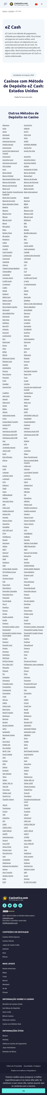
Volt (4, 856)
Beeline (5, 207)
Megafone (27, 498)
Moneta (5, 517)
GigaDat (6, 384)
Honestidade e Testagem (32, 1066)
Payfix (5, 620)
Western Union (29, 869)
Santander (6, 732)
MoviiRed (6, 527)
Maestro (6, 485)
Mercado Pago (8, 501)
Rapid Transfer (8, 712)
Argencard (6, 156)
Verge (26, 847)
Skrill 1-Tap (7, 751)
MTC (25, 530)
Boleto (26, 230)
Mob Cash (6, 508)
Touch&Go (27, 796)
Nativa (5, 546)
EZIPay (26, 368)
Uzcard (5, 840)
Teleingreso (28, 777)
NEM (25, 549)
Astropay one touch (10, 163)
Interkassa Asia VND (10, 438)
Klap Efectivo (7, 457)
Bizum (5, 223)
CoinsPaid (6, 275)
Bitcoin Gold (7, 220)
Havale (5, 399)
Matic (5, 488)
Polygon (27, 677)
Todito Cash (7, 793)
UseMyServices (8, 837)
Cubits (5, 288)
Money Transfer (29, 520)
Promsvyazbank (30, 687)
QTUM (26, 703)
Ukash (26, 815)
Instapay (27, 425)
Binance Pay (7, 214)
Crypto (26, 281)
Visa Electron (7, 853)
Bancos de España (30, 179)
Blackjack (6, 984)
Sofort (26, 757)
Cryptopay (6, 284)
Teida (26, 774)
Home (5, 11)
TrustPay (27, 811)
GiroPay (27, 384)
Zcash (26, 876)
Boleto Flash (7, 233)
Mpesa (26, 527)
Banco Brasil (7, 173)
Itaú (4, 441)
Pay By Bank (7, 601)
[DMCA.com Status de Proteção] (9, 911)
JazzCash (6, 444)
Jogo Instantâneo (9, 1047)
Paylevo (5, 623)
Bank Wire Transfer (9, 198)
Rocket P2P (28, 722)
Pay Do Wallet (29, 601)
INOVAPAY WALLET (31, 415)
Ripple (26, 719)
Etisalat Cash (7, 361)
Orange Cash (28, 575)
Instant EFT (7, 425)
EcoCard (6, 332)
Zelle (4, 879)
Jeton (26, 447)
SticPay (26, 767)
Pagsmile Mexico (30, 591)
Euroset (27, 361)
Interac (5, 428)
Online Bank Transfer (10, 569)
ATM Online (7, 166)
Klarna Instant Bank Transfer (31, 461)
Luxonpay (27, 479)
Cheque (5, 265)
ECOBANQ (28, 329)
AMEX (26, 141)
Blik (25, 223)
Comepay (27, 275)
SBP (4, 738)
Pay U (5, 604)
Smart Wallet (7, 754)
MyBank (27, 537)
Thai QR (5, 786)
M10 (4, 482)
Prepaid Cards (8, 684)
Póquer (5, 992)
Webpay (27, 863)
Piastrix (26, 667)
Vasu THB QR (29, 844)
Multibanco (7, 537)
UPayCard (27, 818)
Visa (25, 850)
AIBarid (26, 128)
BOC (25, 226)
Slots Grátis (7, 1012)
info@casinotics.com (10, 923)
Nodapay (6, 562)
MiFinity (27, 501)
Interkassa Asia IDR (10, 431)
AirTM (26, 132)
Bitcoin (5, 217)
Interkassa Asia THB (31, 435)
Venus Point (7, 847)
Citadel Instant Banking (11, 268)
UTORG (26, 837)
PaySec (5, 648)
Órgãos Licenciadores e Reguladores (23, 1070)
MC (25, 495)
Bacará (5, 980)
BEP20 (26, 207)
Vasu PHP (6, 844)
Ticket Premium (29, 786)
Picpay (26, 671)
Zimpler (27, 879)
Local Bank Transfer (31, 472)
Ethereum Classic (9, 358)
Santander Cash (29, 732)
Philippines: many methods (33, 664)
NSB (4, 565)
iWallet (26, 441)
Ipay (25, 438)
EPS (25, 352)
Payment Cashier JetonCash (34, 627)
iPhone (5, 957)
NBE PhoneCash (29, 546)
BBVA (26, 204)
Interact (27, 428)
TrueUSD (27, 808)
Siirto (26, 745)
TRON (26, 805)
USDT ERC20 (7, 831)
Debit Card (6, 297)
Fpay (25, 377)
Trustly (5, 811)
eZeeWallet (7, 368)
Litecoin (27, 469)
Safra (4, 729)
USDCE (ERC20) (29, 824)
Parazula (27, 598)
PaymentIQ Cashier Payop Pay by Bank (12, 634)
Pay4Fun (6, 607)
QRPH (26, 700)
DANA (5, 291)
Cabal (5, 243)
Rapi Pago (6, 709)
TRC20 (5, 805)
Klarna (5, 460)
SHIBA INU (6, 745)
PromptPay (7, 687)
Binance (5, 210)
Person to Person (30, 661)
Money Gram (28, 517)
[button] (38, 4)
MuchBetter (28, 533)
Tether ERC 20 (29, 780)
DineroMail (7, 304)
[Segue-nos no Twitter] (10, 905)
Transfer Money (8, 799)
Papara (26, 594)
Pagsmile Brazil (29, 588)
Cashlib (26, 252)
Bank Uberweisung (31, 192)
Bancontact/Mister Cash (11, 179)
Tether (5, 780)
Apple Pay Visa (29, 151)
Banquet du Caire (9, 201)
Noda (26, 559)
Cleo (25, 268)
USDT (26, 827)
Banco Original (8, 176)
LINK (4, 469)
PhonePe (6, 667)
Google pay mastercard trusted (32, 388)
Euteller (5, 365)
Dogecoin (6, 316)
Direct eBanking (29, 307)
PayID (26, 620)
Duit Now (6, 320)
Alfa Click (27, 135)
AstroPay (27, 156)
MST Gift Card (8, 530)
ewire (26, 365)
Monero (27, 514)
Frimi (4, 381)
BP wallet (6, 236)
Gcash (26, 381)
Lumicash (6, 479)
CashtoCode (7, 255)
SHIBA (26, 741)
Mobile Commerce (30, 508)
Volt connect (28, 856)
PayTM (26, 651)
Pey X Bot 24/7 (8, 664)
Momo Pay (6, 514)
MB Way (27, 492)
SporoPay (27, 764)
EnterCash (6, 342)
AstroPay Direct (29, 160)
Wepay (5, 869)
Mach (26, 482)
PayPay (26, 639)
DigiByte (27, 300)
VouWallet (6, 860)
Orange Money (8, 578)
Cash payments (29, 249)
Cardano (6, 246)
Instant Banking (29, 422)
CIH (25, 265)
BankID (26, 198)
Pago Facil (6, 585)
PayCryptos (28, 610)
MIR (4, 504)
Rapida (26, 712)
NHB (4, 559)
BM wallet (6, 226)
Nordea (26, 562)
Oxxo (26, 578)
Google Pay (7, 387)
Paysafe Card (7, 645)
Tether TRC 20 (8, 783)
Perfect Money (8, 661)
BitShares (27, 220)
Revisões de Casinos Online (12, 1004)
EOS (25, 345)
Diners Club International (33, 304)
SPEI (4, 764)
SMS (4, 757)
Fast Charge (7, 374)
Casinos (11, 11)
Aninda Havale (8, 144)
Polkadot (6, 677)
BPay (26, 236)
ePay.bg (27, 348)
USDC (5, 824)
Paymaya (27, 623)
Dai (25, 288)
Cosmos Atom (8, 278)
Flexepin (6, 377)
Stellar (5, 767)
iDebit (26, 409)
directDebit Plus (8, 313)
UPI (4, 821)
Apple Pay (27, 148)
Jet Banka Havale (9, 447)
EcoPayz (27, 332)
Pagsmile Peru (8, 594)
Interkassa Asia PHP (10, 435)
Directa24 (6, 310)
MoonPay (6, 524)
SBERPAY (27, 735)
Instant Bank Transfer (10, 422)
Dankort (6, 294)
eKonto (26, 336)
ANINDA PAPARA (30, 144)
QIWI (4, 696)
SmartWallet (28, 754)
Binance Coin (28, 210)
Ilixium (5, 412)
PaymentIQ (7, 630)
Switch (26, 770)
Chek (26, 262)
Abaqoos (6, 125)
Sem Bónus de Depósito (11, 1008)
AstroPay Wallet (30, 163)
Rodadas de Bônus (9, 1051)
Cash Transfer (7, 252)
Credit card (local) (30, 278)
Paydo (5, 614)
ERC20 (5, 355)
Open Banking (29, 572)
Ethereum (27, 355)
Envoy (5, 345)
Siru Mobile (7, 748)
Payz (25, 655)
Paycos (5, 610)
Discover (27, 313)
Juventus (27, 451)
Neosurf (5, 553)
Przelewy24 (7, 690)
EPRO (5, 352)
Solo (25, 761)
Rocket (5, 722)
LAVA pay (27, 466)
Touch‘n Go (7, 796)
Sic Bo (5, 988)
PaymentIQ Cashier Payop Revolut (33, 634)
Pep (25, 658)
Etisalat (26, 358)
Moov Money (28, 524)
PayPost (27, 642)
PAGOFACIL (7, 588)
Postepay (27, 680)
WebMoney (7, 863)
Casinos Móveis (8, 941)
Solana (5, 761)
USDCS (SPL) (7, 827)
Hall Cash (6, 396)
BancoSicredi (28, 185)
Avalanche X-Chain (30, 169)
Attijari (26, 166)
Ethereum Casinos (9, 1020)
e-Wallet (27, 323)
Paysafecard (28, 645)
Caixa (26, 243)
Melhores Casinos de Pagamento (15, 1043)
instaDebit (27, 418)
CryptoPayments (30, 284)
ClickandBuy (7, 271)
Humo (5, 406)
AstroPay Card (8, 160)
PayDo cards (28, 614)
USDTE (5, 834)
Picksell (5, 671)
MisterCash (28, 504)
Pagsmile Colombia (10, 591)
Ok (23, 1090)
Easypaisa (27, 326)
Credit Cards (7, 281)
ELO (4, 339)
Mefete (5, 498)
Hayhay (26, 399)
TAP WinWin (7, 774)
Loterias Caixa (8, 475)
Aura (4, 169)
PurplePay (27, 693)
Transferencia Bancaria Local (32, 800)
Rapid (26, 709)
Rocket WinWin (8, 725)
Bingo (5, 972)
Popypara (6, 680)
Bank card (6, 189)
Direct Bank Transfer (10, 307)
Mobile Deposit (8, 511)
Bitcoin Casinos (8, 1016)
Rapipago (6, 716)
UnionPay (6, 818)
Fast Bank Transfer (30, 371)
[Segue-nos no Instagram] (15, 905)
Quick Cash (7, 706)
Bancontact (28, 176)
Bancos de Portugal (31, 182)
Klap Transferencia (30, 457)
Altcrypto (6, 138)
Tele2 (4, 777)
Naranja (27, 540)
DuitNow (6, 323)
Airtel (5, 132)
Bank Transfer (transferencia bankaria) (13, 193)
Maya (4, 492)
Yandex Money (8, 876)
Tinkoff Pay (28, 790)
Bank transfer (29, 189)
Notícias (5, 1039)
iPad (4, 953)
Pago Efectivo (29, 582)
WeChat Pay (28, 866)
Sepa (26, 738)
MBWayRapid (7, 495)
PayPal (5, 639)
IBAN (26, 406)
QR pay (5, 700)
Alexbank (6, 135)
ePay (4, 348)
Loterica (27, 475)
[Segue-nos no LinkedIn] (20, 905)
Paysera (27, 648)
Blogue (5, 1036)
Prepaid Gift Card (30, 684)
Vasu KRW (27, 840)
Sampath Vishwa (30, 729)
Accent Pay (28, 125)
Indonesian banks (9, 415)
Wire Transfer (7, 872)
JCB (25, 444)
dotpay (26, 316)
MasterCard (28, 485)
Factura (5, 371)
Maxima (27, 488)
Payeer (26, 617)
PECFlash (6, 658)
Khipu (26, 454)
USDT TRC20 (28, 831)
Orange (5, 575)
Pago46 (27, 585)
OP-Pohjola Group (9, 572)
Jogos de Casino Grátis (11, 945)
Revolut (5, 719)
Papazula (6, 598)
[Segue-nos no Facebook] (5, 905)
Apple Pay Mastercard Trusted (11, 152)
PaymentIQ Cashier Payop (33, 630)
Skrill (26, 748)
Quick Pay (27, 706)
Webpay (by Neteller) (10, 866)
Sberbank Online (9, 735)
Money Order (7, 520)
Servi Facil (6, 741)
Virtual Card (7, 850)
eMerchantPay (29, 339)
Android (6, 949)
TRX (4, 815)
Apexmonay (7, 148)
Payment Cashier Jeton (11, 627)
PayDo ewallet (8, 617)
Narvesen (6, 543)
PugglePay (6, 693)
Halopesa (27, 396)
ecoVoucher (7, 336)
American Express (9, 141)
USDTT (26, 834)
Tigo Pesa (6, 790)
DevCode (27, 297)
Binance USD (28, 214)
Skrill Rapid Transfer (31, 751)
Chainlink (6, 262)
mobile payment (30, 511)
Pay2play (27, 604)
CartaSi (5, 249)
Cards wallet (28, 246)
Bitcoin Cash (28, 217)
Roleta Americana (9, 968)
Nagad (5, 540)
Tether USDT (28, 783)
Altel (26, 138)
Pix (4, 674)
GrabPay (6, 393)
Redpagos (27, 716)
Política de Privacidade (14, 1066)
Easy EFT (6, 326)
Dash (26, 294)
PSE (25, 690)
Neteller (6, 556)
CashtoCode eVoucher (32, 255)
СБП (4, 882)
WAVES (26, 860)
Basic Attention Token (10, 204)
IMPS (26, 412)
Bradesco (6, 239)
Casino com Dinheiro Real (12, 1024)
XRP (25, 872)
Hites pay (27, 402)
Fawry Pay (27, 374)
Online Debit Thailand (32, 569)
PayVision (6, 655)
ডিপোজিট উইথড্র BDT (30, 882)
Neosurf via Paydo (30, 553)
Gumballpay (28, 393)
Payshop (6, 651)
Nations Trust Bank (31, 543)
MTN (4, 533)
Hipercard (6, 402)
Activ (4, 128)
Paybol (26, 607)
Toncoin (27, 793)
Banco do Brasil (29, 173)
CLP (25, 271)
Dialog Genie (7, 300)
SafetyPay (27, 725)
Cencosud (6, 259)
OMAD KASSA (29, 565)
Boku (4, 230)
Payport (5, 642)
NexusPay (27, 556)
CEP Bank (27, 259)
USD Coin (27, 821)
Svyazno (6, 770)
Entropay (27, 342)
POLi (25, 674)
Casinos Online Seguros (11, 937)
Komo (5, 466)
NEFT (4, 549)
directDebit (28, 310)
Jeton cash (6, 451)
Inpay (5, 418)
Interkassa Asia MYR (31, 431)
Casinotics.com (8, 918)
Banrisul (27, 201)
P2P (4, 582)
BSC (25, 239)
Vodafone (27, 853)
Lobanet (6, 472)
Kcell (4, 454)
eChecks (6, 329)
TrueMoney (7, 808)
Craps (5, 976)
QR (25, 696)
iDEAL (5, 409)
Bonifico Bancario (30, 233)
